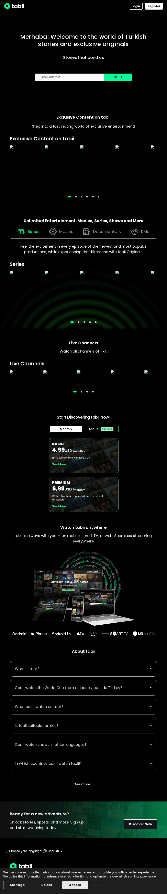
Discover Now (140, 824)
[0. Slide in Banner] (69, 196)
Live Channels (83, 343)
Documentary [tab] (107, 231)
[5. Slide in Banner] (98, 196)
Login (136, 6)
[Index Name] (25, 168)
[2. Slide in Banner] (81, 196)
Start (118, 77)
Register (154, 6)
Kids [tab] (145, 231)
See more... (83, 784)
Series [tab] (33, 231)
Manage (17, 885)
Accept (75, 885)
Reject (46, 885)
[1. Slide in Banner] (76, 196)
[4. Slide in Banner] (93, 196)
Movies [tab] (66, 231)
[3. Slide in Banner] (87, 196)
